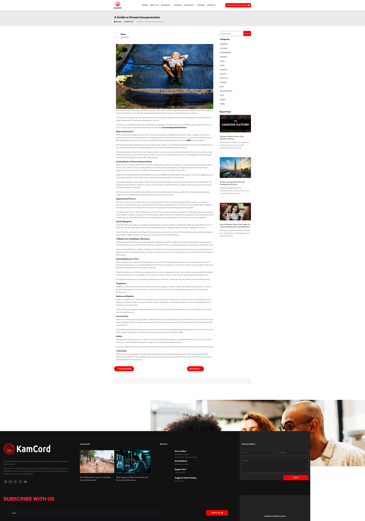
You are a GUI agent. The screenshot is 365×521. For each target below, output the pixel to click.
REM (188, 140)
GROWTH (223, 70)
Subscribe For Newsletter (237, 5)
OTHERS (201, 5)
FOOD (222, 61)
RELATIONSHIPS (226, 91)
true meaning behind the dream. (174, 127)
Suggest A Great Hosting (185, 478)
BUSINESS (165, 5)
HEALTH (223, 74)
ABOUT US (154, 5)
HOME (145, 5)
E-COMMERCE (225, 52)
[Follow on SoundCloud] (25, 482)
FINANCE (178, 5)
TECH (222, 95)
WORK (222, 104)
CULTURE (223, 48)
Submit (296, 477)
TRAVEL (223, 99)
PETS (222, 87)
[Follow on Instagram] (10, 482)
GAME (222, 65)
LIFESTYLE (188, 5)
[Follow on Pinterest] (15, 482)
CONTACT (211, 5)
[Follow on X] (20, 482)
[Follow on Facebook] (5, 482)
